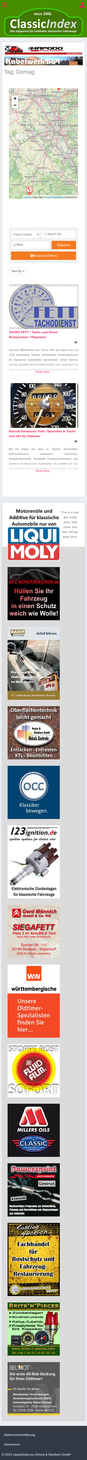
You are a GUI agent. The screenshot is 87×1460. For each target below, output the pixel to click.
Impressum (12, 1444)
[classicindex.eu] (43, 35)
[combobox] (18, 271)
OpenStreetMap (54, 197)
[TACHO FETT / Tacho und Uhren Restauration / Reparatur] (29, 190)
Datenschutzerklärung (19, 1435)
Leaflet (27, 197)
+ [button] (15, 98)
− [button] (15, 105)
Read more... (43, 371)
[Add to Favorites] (76, 342)
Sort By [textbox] (16, 271)
